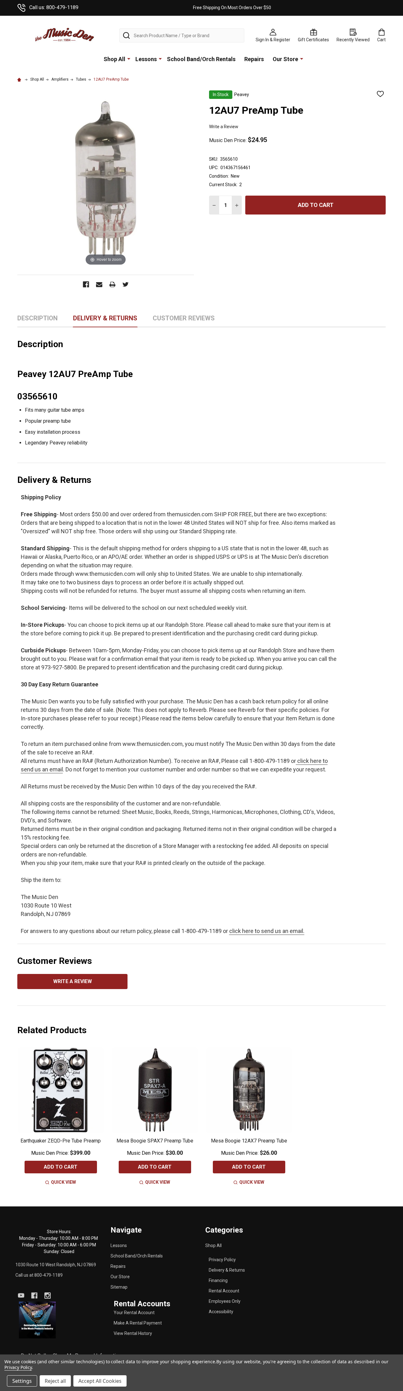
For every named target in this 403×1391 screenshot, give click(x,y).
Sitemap (119, 1287)
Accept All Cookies (100, 1380)
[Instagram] (47, 1295)
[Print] (112, 284)
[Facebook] (86, 284)
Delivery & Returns (227, 1270)
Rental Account (224, 1290)
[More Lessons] (160, 58)
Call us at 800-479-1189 (39, 1275)
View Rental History (133, 1333)
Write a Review (223, 126)
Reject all (55, 1380)
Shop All (114, 59)
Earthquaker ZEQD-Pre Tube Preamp (60, 1141)
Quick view (63, 1182)
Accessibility (221, 1311)
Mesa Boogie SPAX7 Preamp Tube (154, 1141)
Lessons (146, 59)
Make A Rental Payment (138, 1322)
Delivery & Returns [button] (105, 320)
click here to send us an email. (266, 931)
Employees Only (225, 1301)
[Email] (99, 284)
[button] (37, 1320)
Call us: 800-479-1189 (53, 7)
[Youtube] (21, 1295)
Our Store (285, 59)
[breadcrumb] (20, 79)
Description (37, 318)
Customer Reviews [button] (184, 320)
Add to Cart (315, 205)
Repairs (254, 59)
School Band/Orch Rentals (201, 59)
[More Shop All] (128, 58)
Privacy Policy (222, 1259)
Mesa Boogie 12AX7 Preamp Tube (249, 1141)
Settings (22, 1380)
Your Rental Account (134, 1312)
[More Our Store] (301, 58)
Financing (218, 1280)
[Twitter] (125, 284)
